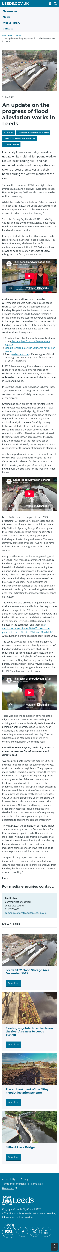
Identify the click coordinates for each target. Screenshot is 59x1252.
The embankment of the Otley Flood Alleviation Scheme (27, 1091)
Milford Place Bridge (20, 1147)
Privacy (24, 1179)
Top (54, 1247)
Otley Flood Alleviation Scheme (19, 138)
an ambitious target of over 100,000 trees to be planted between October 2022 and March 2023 (27, 628)
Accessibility (8, 1179)
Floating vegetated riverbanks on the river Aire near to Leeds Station (29, 1031)
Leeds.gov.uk (15, 4)
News (18, 35)
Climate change (11, 144)
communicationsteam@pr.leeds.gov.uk (26, 913)
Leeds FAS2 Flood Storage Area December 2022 (28, 972)
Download (13, 983)
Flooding (8, 132)
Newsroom (7, 35)
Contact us (37, 1183)
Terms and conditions (14, 1183)
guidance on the (20, 354)
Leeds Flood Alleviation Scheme (33, 132)
